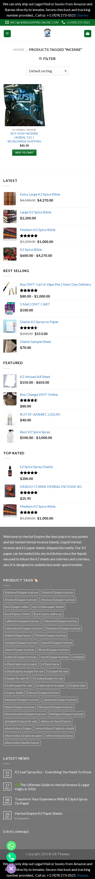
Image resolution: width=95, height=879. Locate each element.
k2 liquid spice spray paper (21, 664)
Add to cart (24, 152)
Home (18, 49)
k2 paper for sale (58, 671)
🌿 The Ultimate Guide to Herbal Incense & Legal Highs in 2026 (52, 787)
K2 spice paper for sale (18, 685)
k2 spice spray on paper (50, 685)
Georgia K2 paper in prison (21, 642)
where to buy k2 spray (59, 735)
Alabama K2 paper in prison (21, 592)
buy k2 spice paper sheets (48, 607)
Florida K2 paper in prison (50, 635)
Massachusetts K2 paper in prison (25, 714)
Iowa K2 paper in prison (54, 657)
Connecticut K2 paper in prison (23, 628)
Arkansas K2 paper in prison (58, 599)
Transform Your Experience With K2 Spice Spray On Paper (51, 801)
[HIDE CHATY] (11, 868)
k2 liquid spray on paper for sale (24, 671)
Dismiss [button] (82, 15)
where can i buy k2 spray (56, 721)
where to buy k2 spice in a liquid (55, 728)
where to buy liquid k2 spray (22, 742)
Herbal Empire (34, 536)
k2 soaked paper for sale (48, 678)
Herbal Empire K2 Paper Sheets (39, 813)
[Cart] (87, 33)
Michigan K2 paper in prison (66, 714)
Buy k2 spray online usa (48, 614)
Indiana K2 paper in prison (20, 657)
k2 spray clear (77, 685)
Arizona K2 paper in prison (21, 599)
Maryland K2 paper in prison (56, 707)
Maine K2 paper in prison (20, 707)
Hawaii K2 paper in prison (56, 642)
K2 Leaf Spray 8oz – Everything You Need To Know (53, 772)
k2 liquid (78, 657)
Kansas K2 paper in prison (43, 692)
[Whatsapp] (11, 846)
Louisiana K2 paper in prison (60, 699)
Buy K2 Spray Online (17, 614)
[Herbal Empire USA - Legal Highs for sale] (47, 33)
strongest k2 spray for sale (21, 721)
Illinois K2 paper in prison (53, 649)
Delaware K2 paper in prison (63, 628)
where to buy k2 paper (18, 728)
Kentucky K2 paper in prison (22, 699)
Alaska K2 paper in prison (57, 592)
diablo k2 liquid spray (18, 635)
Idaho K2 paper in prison (19, 649)
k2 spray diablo (14, 692)
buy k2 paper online (16, 607)
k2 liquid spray (50, 664)
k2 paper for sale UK (17, 678)
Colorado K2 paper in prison (60, 621)
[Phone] (11, 857)
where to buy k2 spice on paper (23, 735)
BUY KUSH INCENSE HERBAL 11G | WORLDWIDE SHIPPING (24, 137)
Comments (22, 818)
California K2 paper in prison (22, 621)
